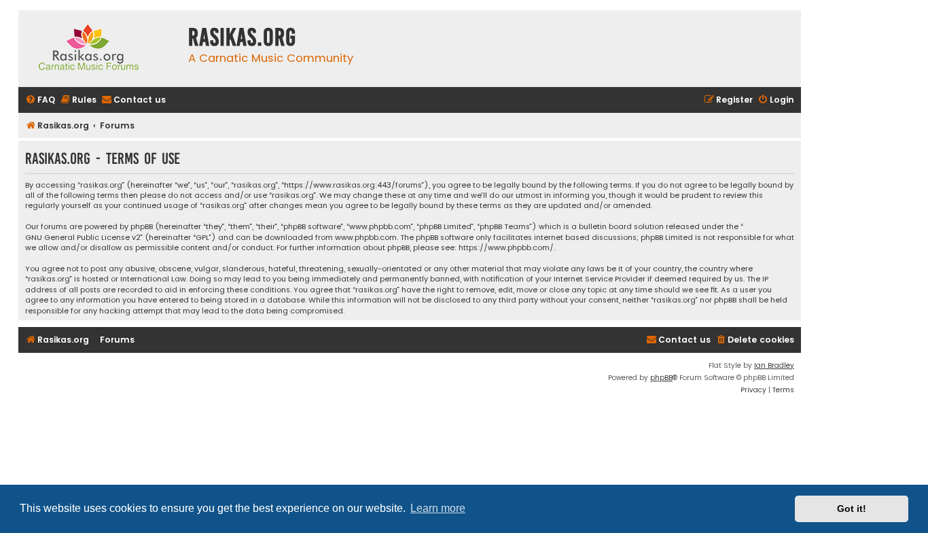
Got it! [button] (851, 508)
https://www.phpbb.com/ (506, 248)
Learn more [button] (437, 508)
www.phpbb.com (366, 238)
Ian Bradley (774, 365)
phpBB (661, 378)
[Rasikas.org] (100, 49)
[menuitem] (40, 100)
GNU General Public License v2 (83, 238)
